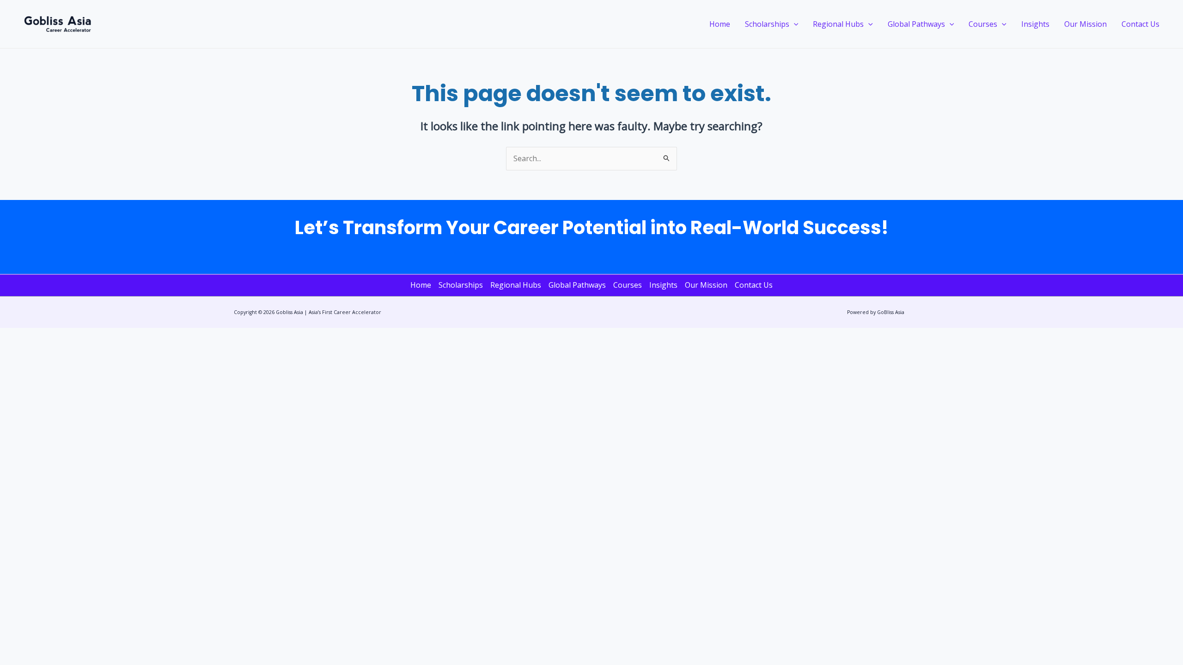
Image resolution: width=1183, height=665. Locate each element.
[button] (794, 24)
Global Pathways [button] (916, 24)
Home (719, 24)
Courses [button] (983, 24)
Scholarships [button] (767, 24)
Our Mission (1085, 24)
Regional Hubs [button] (838, 24)
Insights (1035, 24)
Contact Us (1140, 24)
